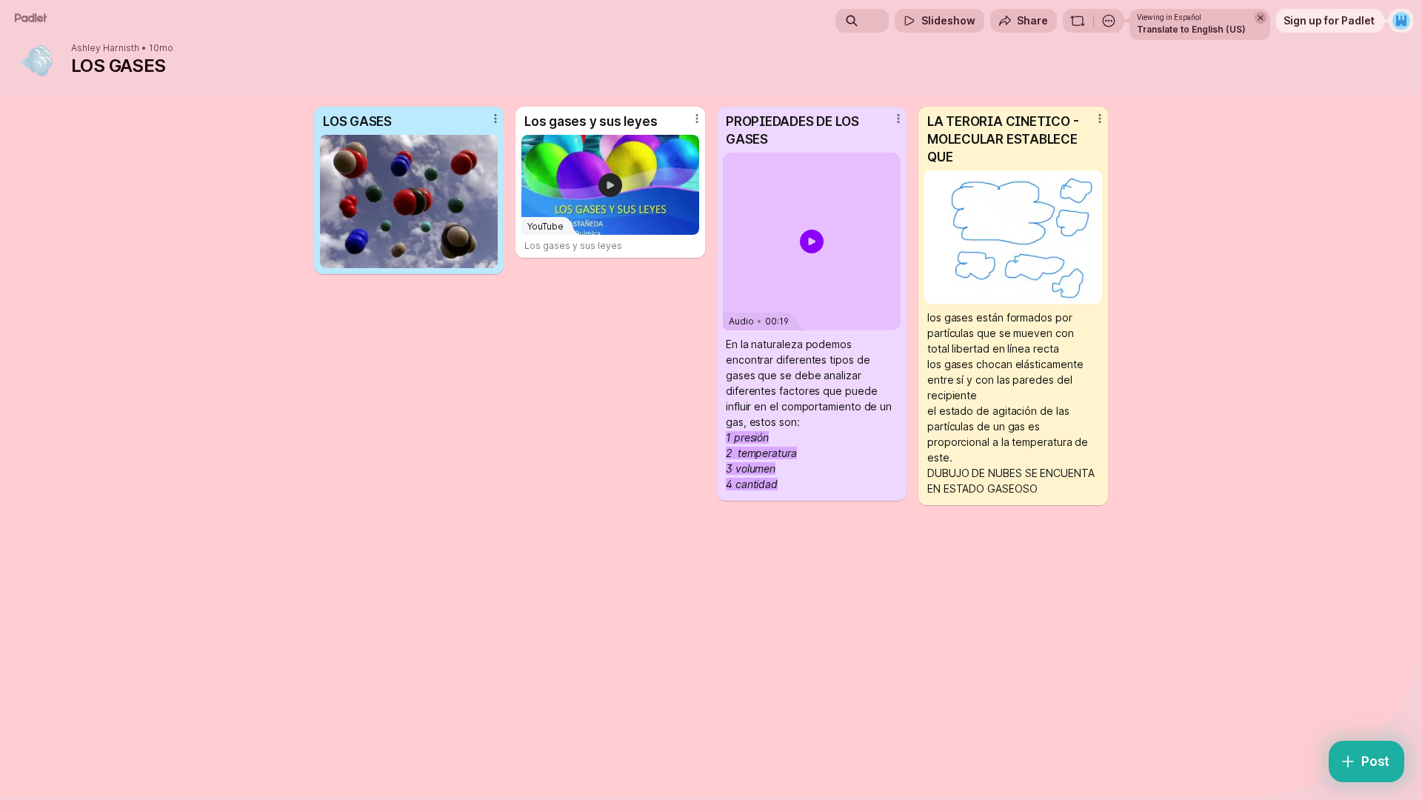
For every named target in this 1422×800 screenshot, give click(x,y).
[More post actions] (495, 118)
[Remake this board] (1077, 21)
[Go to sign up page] (1401, 21)
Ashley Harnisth (105, 48)
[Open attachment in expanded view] (409, 201)
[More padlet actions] (1109, 21)
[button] (812, 241)
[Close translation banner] (1260, 18)
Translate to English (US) (1191, 29)
